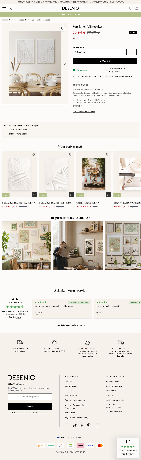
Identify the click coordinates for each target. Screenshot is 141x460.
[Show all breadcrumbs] (5, 20)
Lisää (103, 61)
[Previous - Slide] (5, 63)
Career (68, 391)
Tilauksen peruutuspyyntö (113, 405)
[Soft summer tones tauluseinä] (26, 245)
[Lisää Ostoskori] (34, 194)
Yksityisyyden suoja (115, 400)
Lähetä (30, 406)
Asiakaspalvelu (113, 381)
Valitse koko (78, 47)
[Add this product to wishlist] (62, 28)
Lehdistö (69, 381)
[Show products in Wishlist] (131, 8)
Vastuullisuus (71, 395)
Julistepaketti (17, 20)
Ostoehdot (111, 391)
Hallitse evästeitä (114, 411)
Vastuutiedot (71, 386)
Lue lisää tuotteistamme (84, 112)
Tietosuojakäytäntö (19, 413)
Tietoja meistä (71, 376)
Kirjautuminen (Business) (76, 417)
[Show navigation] (4, 8)
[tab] (10, 103)
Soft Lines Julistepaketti (39, 20)
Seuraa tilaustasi (114, 386)
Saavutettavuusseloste (76, 400)
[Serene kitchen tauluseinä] (77, 245)
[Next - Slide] (65, 63)
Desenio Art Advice (115, 376)
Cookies (110, 395)
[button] (131, 52)
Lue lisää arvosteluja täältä (70, 325)
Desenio (78, 452)
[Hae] (10, 8)
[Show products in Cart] (137, 8)
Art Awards (70, 413)
